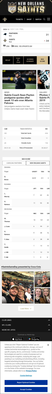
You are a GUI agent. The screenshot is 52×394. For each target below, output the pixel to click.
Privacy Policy (31, 371)
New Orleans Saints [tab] (38, 163)
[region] (26, 367)
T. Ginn (6, 239)
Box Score (42, 60)
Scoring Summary (30, 60)
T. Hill (6, 257)
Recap (7, 60)
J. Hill (6, 252)
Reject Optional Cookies (26, 382)
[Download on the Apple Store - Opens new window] (17, 339)
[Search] (44, 19)
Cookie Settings (26, 375)
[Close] (48, 345)
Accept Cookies (26, 389)
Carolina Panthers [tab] (14, 163)
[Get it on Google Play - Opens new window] (34, 340)
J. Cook (7, 226)
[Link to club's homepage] (5, 18)
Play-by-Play (18, 60)
